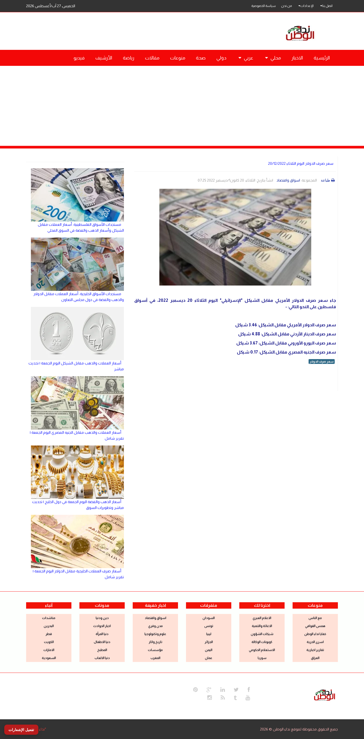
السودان (209, 618)
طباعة (325, 180)
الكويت (49, 642)
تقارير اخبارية (315, 650)
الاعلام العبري (262, 618)
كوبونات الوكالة (262, 642)
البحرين (49, 626)
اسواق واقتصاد (288, 180)
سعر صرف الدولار (322, 361)
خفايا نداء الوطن (315, 634)
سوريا (262, 658)
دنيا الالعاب (102, 658)
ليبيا (208, 634)
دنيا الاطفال (102, 642)
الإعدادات (307, 6)
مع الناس (315, 618)
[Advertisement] (182, 106)
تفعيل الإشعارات (21, 730)
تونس (208, 626)
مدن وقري (155, 626)
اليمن (208, 650)
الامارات (48, 650)
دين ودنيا (102, 618)
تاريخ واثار (155, 642)
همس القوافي (315, 626)
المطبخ (102, 650)
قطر (49, 634)
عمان (208, 658)
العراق (315, 658)
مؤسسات (155, 650)
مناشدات (48, 618)
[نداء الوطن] (324, 694)
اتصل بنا (327, 6)
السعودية (49, 658)
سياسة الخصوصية (263, 6)
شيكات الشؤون (262, 634)
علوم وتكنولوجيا (155, 634)
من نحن (286, 6)
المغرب (155, 658)
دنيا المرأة (102, 634)
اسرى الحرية (315, 642)
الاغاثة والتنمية (262, 626)
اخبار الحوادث (102, 626)
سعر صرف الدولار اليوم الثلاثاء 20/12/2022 (300, 163)
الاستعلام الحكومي (262, 650)
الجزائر (209, 642)
